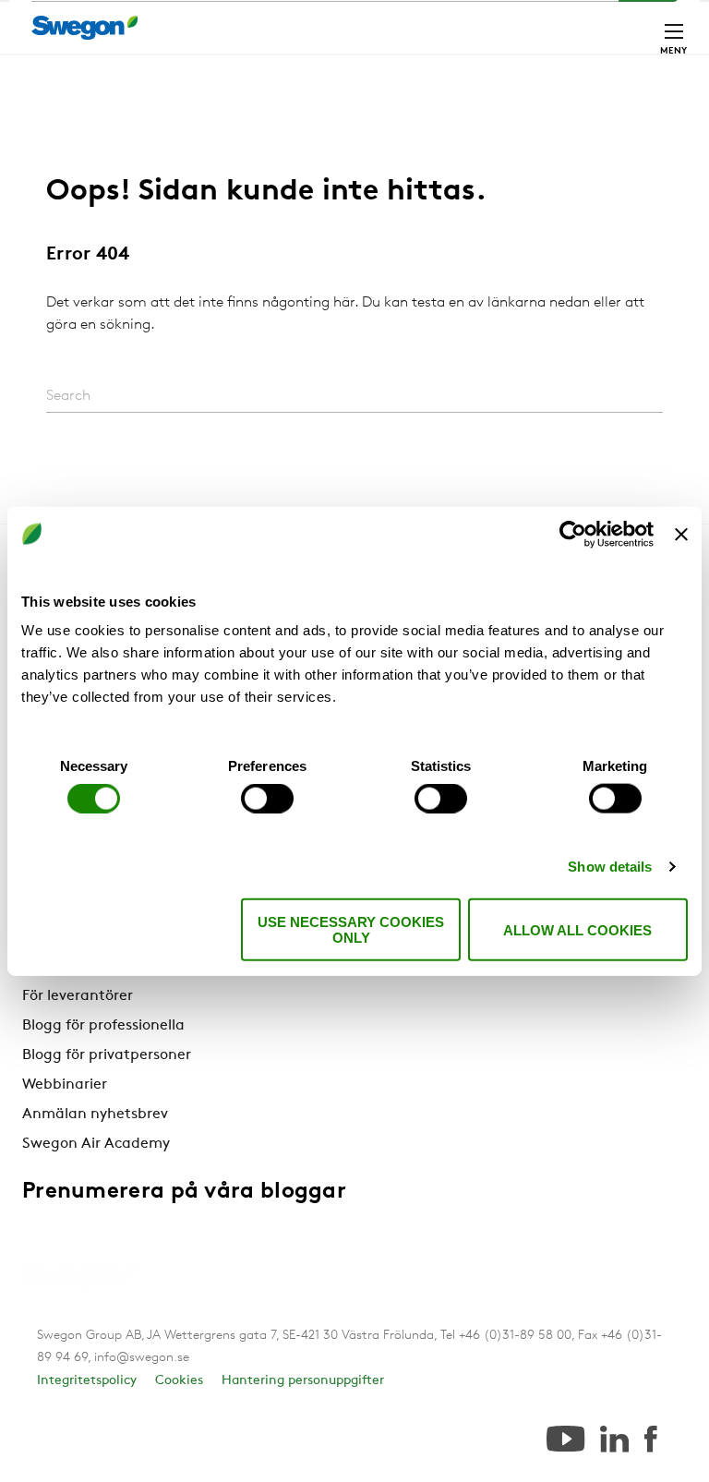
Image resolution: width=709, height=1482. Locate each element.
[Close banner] (681, 533)
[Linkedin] (615, 1439)
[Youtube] (565, 1439)
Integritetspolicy (87, 1381)
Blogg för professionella (103, 1025)
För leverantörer (77, 996)
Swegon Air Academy (96, 1144)
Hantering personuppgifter (303, 1381)
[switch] (267, 798)
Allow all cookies (577, 929)
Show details (610, 866)
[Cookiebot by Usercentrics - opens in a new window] (573, 534)
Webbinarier (64, 1085)
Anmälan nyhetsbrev (95, 1114)
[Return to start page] (90, 28)
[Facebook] (650, 1439)
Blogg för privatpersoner (106, 1055)
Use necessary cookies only (351, 930)
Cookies (179, 1381)
